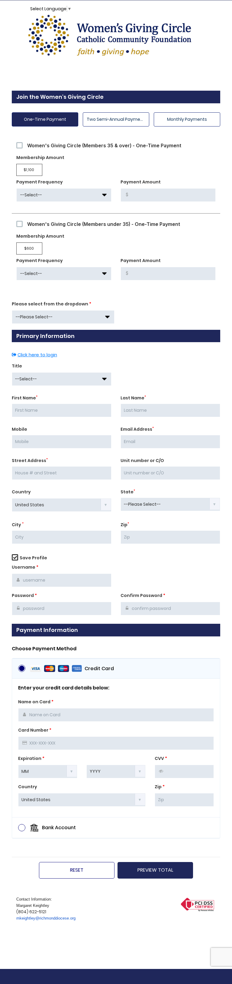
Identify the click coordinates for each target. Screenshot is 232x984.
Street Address (30, 461)
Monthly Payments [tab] (187, 119)
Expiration (31, 758)
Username (25, 567)
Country (21, 492)
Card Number (34, 730)
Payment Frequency (39, 182)
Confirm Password (143, 595)
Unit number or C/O (142, 461)
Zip (125, 525)
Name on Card (35, 702)
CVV (161, 758)
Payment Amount (141, 182)
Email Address (137, 429)
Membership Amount (40, 158)
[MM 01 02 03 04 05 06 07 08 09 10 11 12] (47, 771)
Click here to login (37, 354)
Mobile (19, 429)
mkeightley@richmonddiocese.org (46, 918)
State (128, 492)
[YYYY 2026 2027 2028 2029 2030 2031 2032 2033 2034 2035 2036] (116, 771)
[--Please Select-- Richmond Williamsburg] (63, 317)
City (18, 525)
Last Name (133, 398)
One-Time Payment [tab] (45, 119)
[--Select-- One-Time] (63, 195)
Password (24, 595)
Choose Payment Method (44, 648)
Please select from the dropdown (51, 304)
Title (17, 366)
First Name (24, 398)
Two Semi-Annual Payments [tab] (117, 119)
